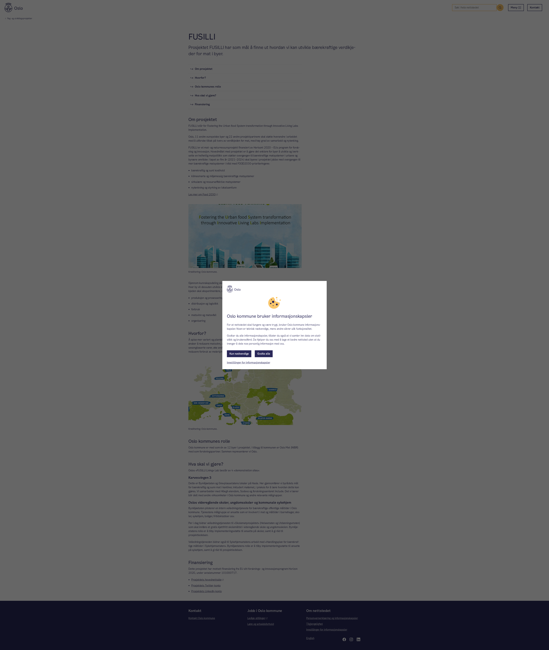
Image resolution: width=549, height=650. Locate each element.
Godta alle (263, 353)
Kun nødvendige (239, 353)
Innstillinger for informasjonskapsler (248, 362)
